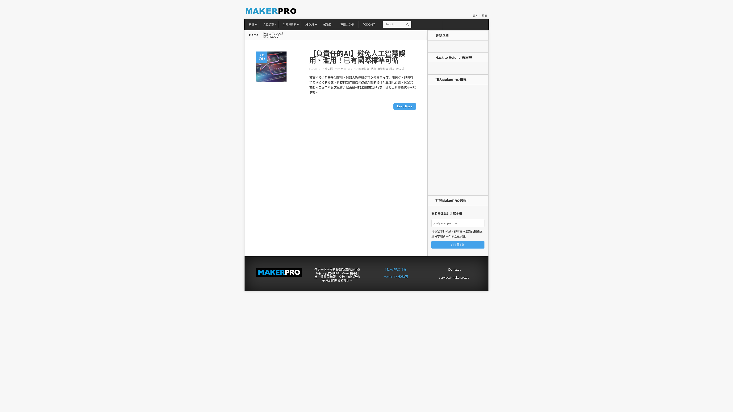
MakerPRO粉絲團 (396, 277)
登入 (475, 15)
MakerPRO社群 (395, 269)
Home (253, 35)
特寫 (373, 68)
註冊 (484, 15)
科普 (392, 68)
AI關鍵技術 (362, 68)
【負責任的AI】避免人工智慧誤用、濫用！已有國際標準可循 (357, 57)
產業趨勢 (382, 68)
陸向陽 (329, 68)
